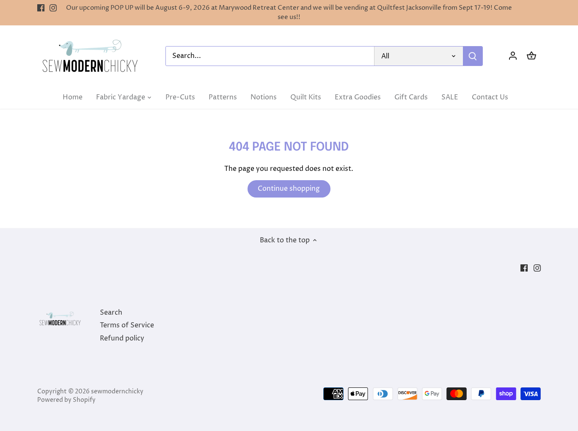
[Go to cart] (531, 56)
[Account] (513, 56)
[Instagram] (53, 8)
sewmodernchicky (117, 391)
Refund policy (122, 338)
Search (111, 312)
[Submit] (473, 56)
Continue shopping (289, 188)
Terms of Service (127, 325)
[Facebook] (40, 8)
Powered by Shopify (66, 400)
